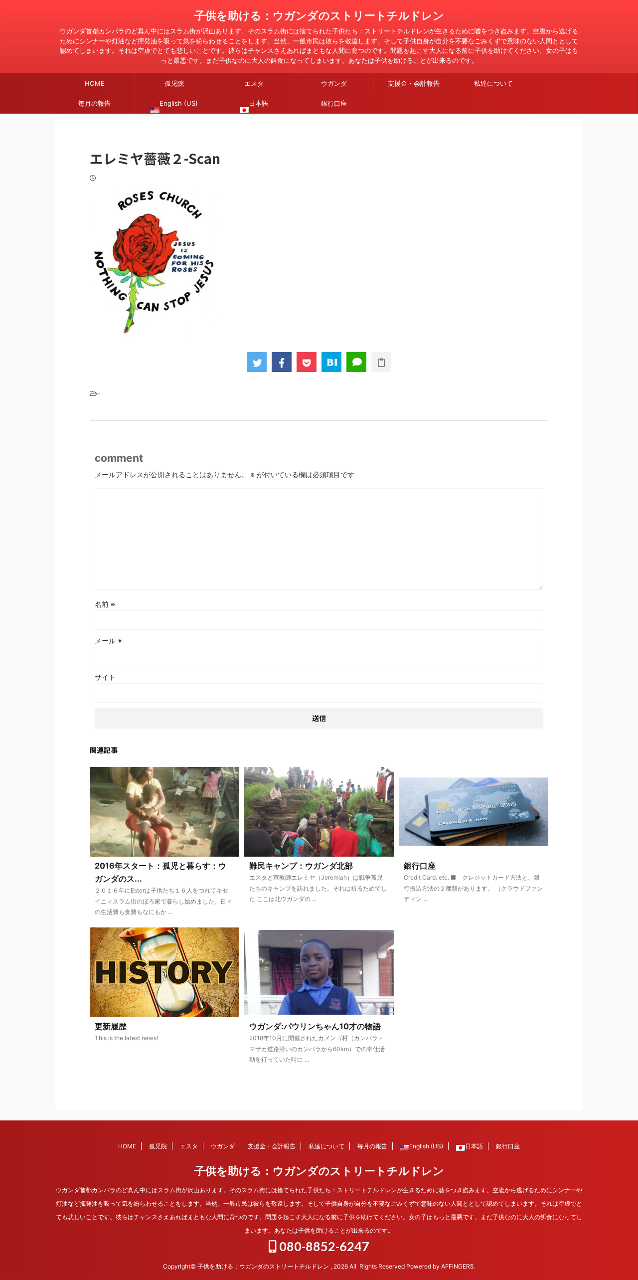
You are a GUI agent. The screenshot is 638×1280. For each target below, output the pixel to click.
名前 (105, 604)
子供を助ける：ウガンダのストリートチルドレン (319, 15)
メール (108, 640)
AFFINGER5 (457, 1266)
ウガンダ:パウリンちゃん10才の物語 (315, 1026)
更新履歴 (111, 1026)
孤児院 (174, 83)
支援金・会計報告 (414, 83)
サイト (105, 677)
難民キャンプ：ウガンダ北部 (301, 866)
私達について (493, 83)
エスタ (254, 83)
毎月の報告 (94, 103)
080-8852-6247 (323, 1246)
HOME (95, 83)
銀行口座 (334, 103)
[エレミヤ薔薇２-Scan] (331, 362)
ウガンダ (334, 83)
